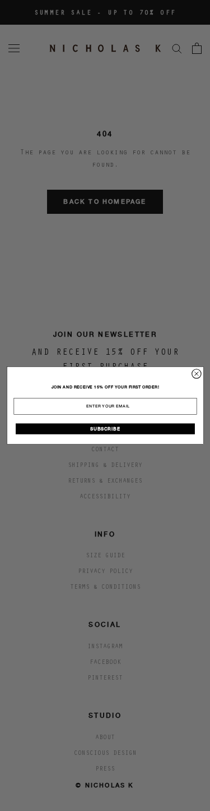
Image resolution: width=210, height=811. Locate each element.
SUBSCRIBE (105, 429)
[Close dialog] (196, 373)
